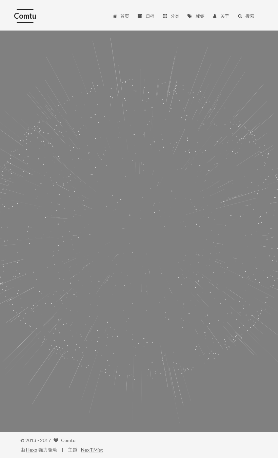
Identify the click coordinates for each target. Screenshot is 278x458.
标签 (200, 16)
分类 (175, 16)
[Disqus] (139, 142)
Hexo (31, 450)
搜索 (249, 16)
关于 (224, 16)
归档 (149, 16)
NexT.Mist (92, 450)
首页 (124, 16)
